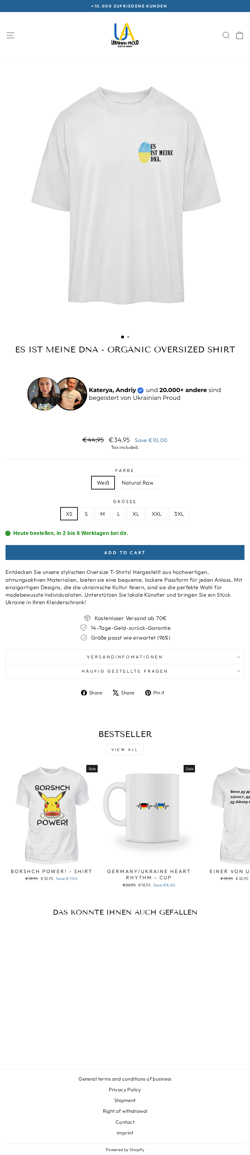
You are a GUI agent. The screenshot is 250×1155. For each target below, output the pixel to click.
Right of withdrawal (125, 1111)
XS (69, 513)
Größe (125, 501)
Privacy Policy (125, 1089)
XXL (157, 513)
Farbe (125, 470)
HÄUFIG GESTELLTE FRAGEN (125, 671)
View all (125, 749)
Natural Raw (138, 482)
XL (135, 513)
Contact (125, 1122)
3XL (179, 513)
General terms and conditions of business (125, 1079)
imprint (125, 1133)
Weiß (103, 482)
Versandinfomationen (125, 656)
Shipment (124, 1100)
